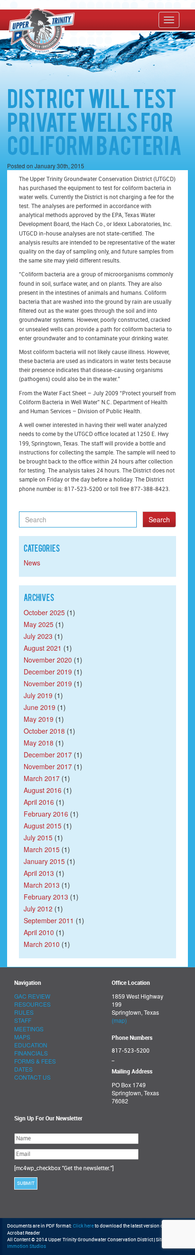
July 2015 (38, 837)
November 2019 (48, 683)
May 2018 (38, 742)
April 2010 (39, 932)
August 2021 (43, 648)
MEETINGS (29, 1029)
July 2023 (38, 636)
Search (159, 519)
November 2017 (48, 766)
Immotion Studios (26, 1246)
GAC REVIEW (32, 996)
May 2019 (38, 719)
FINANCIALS (31, 1053)
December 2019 (48, 671)
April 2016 (39, 802)
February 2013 (46, 896)
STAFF (22, 1020)
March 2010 (42, 944)
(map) (119, 1020)
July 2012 (38, 908)
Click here (83, 1226)
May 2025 (38, 624)
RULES (24, 1012)
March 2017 (42, 778)
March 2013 (42, 885)
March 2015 (42, 849)
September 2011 (49, 920)
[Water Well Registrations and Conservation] (8, 19)
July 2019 (38, 695)
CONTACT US (32, 1077)
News (32, 562)
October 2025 (44, 612)
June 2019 (39, 707)
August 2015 (43, 825)
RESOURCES (32, 1004)
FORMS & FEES (35, 1061)
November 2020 (48, 659)
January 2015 (44, 861)
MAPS (22, 1037)
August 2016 (43, 790)
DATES (23, 1069)
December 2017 (48, 754)
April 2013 (39, 873)
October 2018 (44, 731)
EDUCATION (30, 1045)
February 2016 (46, 813)
